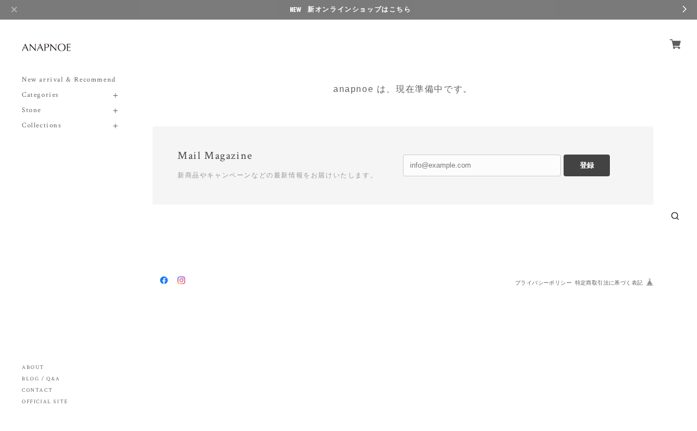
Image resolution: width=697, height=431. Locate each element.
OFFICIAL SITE (45, 401)
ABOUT (33, 367)
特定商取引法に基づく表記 (609, 283)
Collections (42, 125)
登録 (587, 165)
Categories (40, 94)
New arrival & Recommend (69, 79)
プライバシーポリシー (543, 283)
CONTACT (37, 390)
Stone (31, 110)
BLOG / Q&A (41, 379)
